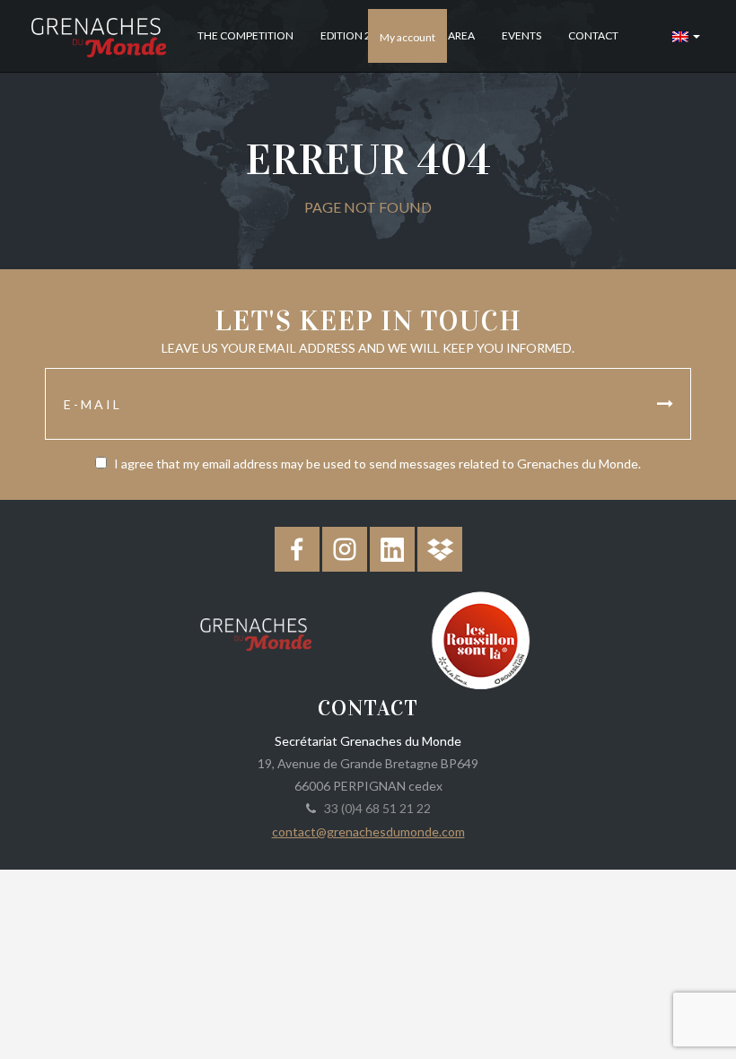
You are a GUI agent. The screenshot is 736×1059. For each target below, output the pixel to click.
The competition (245, 35)
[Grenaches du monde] (256, 631)
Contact (593, 35)
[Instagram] (344, 549)
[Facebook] (297, 549)
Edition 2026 (355, 35)
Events (521, 35)
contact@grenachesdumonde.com (368, 831)
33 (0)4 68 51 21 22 (375, 808)
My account (407, 37)
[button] (686, 36)
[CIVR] (480, 638)
